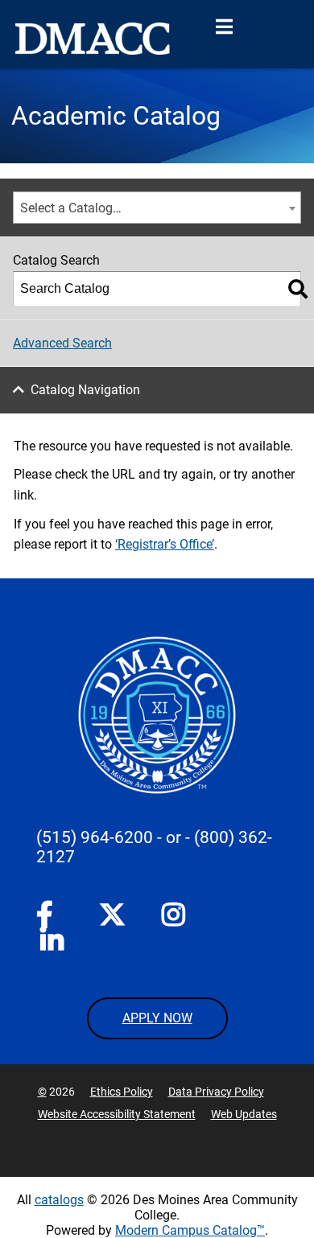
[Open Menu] (224, 27)
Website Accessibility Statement (117, 1114)
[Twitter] (112, 914)
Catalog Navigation (85, 389)
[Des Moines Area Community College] (92, 38)
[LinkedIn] (53, 943)
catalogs (59, 1199)
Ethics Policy (121, 1091)
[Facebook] (49, 918)
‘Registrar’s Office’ (164, 544)
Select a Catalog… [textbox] (71, 208)
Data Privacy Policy (216, 1091)
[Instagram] (175, 918)
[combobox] (157, 207)
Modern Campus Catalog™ (190, 1230)
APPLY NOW (157, 1018)
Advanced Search (62, 343)
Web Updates (244, 1114)
